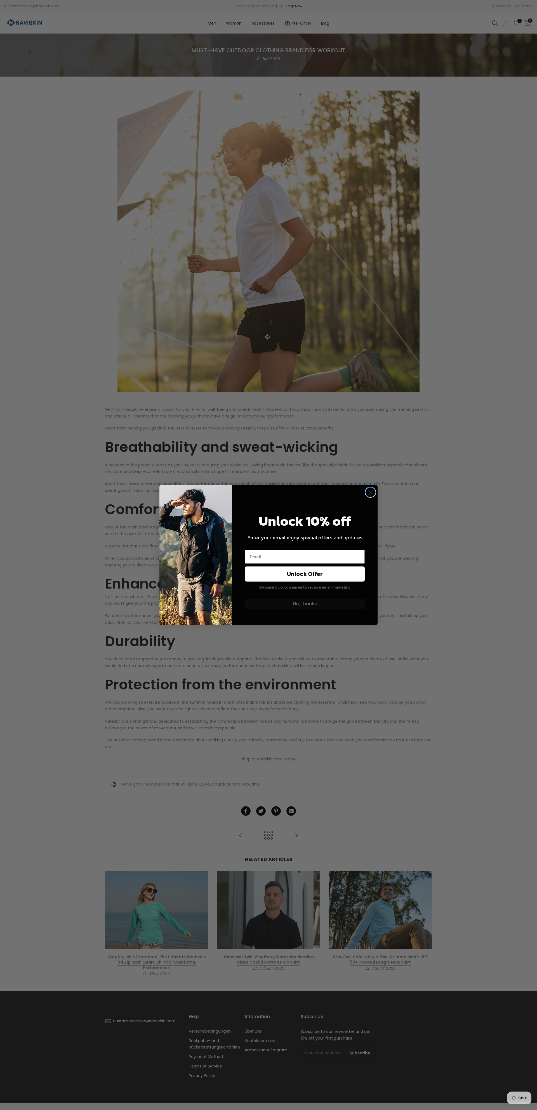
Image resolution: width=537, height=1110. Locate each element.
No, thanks (305, 604)
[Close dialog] (370, 492)
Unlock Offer (305, 574)
